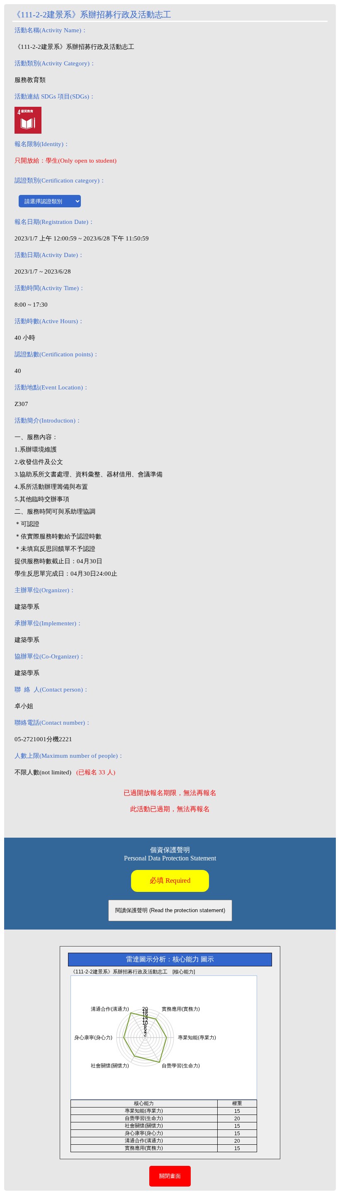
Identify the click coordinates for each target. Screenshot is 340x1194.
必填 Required (170, 880)
